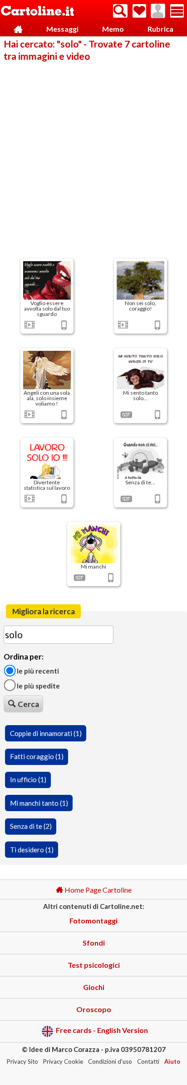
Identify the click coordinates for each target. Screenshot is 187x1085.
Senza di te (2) (31, 826)
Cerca (28, 704)
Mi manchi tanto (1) (39, 803)
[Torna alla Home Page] (37, 11)
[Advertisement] (93, 159)
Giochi (93, 987)
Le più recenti (37, 671)
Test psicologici (94, 965)
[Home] (18, 29)
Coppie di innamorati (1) (46, 733)
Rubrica (160, 28)
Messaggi (62, 28)
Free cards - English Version (102, 1030)
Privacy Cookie (63, 1061)
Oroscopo (93, 1009)
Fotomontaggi (93, 920)
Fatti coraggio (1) (37, 756)
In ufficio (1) (28, 779)
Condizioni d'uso (110, 1061)
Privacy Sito (22, 1061)
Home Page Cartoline (97, 889)
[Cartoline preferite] (139, 11)
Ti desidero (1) (32, 850)
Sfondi (94, 942)
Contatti (148, 1061)
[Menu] (177, 11)
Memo (113, 28)
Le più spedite (37, 685)
